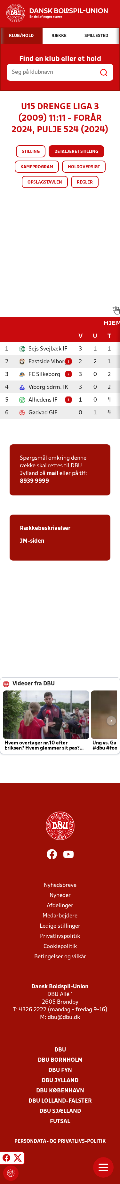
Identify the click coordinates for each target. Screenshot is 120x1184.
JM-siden (32, 541)
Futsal (60, 1121)
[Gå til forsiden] (54, 13)
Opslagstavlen (45, 182)
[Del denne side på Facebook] (6, 1159)
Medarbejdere (60, 916)
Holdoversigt (84, 167)
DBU (60, 1050)
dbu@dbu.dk (64, 1017)
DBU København (60, 1091)
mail (52, 473)
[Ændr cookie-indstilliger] (11, 1173)
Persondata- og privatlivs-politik (60, 1141)
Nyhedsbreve (60, 885)
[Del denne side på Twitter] (17, 1159)
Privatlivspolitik (60, 936)
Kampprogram (36, 167)
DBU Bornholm (60, 1060)
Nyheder (60, 895)
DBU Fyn (60, 1070)
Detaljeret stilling (76, 152)
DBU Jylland (60, 1080)
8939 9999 (34, 481)
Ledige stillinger (60, 926)
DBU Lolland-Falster (60, 1101)
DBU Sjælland (60, 1111)
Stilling (31, 152)
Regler (85, 182)
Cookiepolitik (60, 946)
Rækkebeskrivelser (45, 528)
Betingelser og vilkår (60, 957)
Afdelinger (60, 906)
